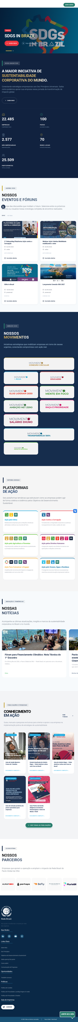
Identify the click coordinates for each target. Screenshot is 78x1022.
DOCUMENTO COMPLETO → (13, 770)
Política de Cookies (6, 988)
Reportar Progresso (34, 43)
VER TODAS (10, 215)
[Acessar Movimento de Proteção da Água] (21, 378)
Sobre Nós (4, 947)
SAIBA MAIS (11, 100)
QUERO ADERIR (69, 4)
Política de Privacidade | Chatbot (10, 995)
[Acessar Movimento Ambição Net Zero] (21, 406)
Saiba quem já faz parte (8, 959)
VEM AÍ (3, 215)
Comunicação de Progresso (9, 967)
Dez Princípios (5, 951)
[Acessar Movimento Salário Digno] (21, 420)
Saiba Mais (13, 43)
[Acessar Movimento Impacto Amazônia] (21, 448)
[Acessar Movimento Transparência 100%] (39, 434)
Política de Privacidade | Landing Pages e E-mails (15, 991)
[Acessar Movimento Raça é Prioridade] (57, 406)
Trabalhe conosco (6, 977)
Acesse (9, 1007)
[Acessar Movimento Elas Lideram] (21, 392)
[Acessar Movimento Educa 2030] (57, 378)
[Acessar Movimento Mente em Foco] (57, 392)
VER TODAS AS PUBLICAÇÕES (40, 825)
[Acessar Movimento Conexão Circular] (39, 364)
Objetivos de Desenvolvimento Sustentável (13, 955)
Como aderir (4, 963)
